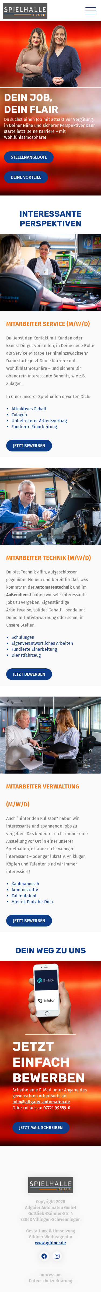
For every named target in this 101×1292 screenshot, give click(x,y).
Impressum (50, 1274)
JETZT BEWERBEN (29, 445)
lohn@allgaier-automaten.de (41, 1101)
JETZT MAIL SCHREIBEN (41, 1127)
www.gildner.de (50, 1242)
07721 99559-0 (56, 1107)
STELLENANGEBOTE (29, 157)
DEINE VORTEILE (26, 177)
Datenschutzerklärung (50, 1280)
